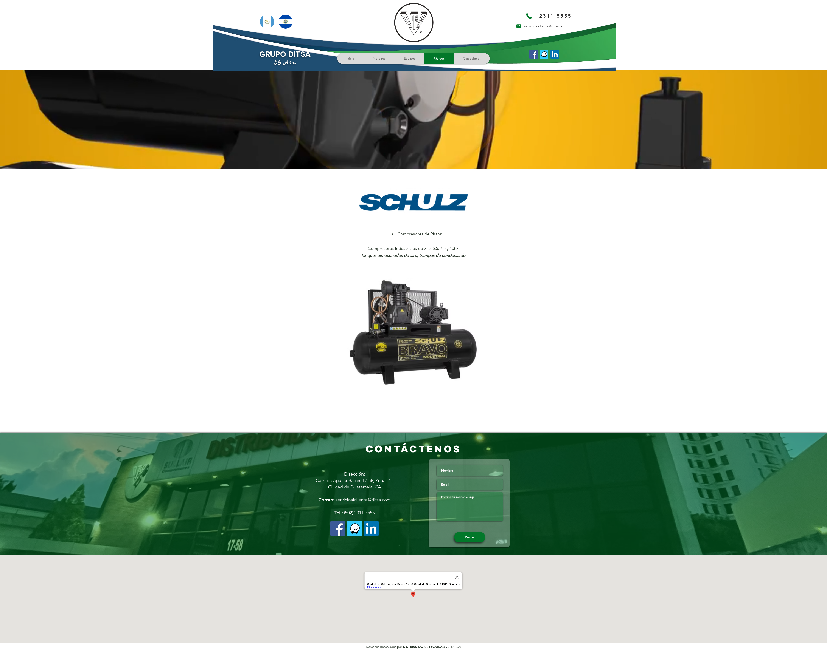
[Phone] (529, 16)
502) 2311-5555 (360, 512)
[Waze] (544, 54)
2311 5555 (555, 16)
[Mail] (519, 26)
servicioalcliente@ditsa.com (545, 26)
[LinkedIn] (554, 54)
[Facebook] (533, 54)
